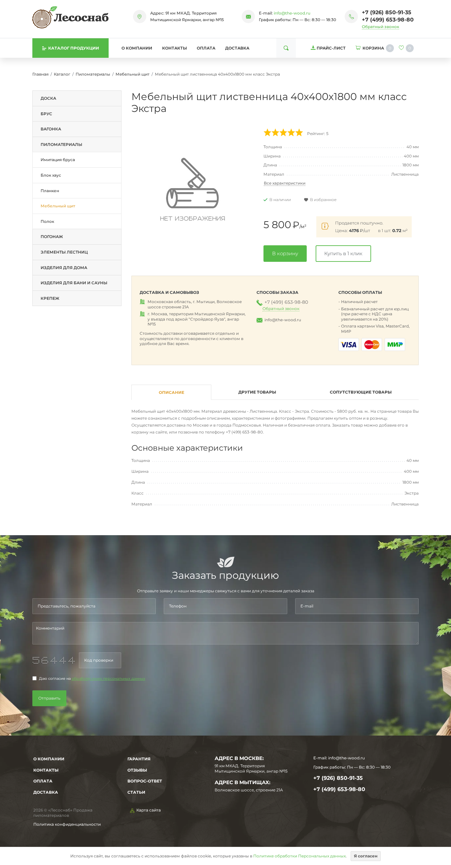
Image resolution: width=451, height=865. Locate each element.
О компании (136, 48)
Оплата (206, 48)
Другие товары (257, 392)
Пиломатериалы (93, 74)
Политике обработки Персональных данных (299, 855)
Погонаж (52, 236)
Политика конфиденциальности (67, 824)
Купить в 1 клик (343, 253)
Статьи (136, 792)
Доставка (237, 48)
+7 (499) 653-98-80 (388, 20)
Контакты (174, 48)
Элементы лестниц (64, 252)
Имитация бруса (58, 159)
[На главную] (70, 17)
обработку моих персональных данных (108, 678)
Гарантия (139, 758)
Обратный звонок (380, 26)
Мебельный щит (133, 74)
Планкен (50, 190)
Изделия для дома (64, 267)
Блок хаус (51, 175)
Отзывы (137, 770)
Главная (40, 74)
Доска (48, 98)
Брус (46, 113)
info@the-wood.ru (292, 13)
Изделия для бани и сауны (74, 282)
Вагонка (51, 128)
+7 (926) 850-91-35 (386, 12)
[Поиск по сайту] (286, 48)
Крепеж (50, 298)
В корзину (285, 253)
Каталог (62, 74)
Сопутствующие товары (361, 392)
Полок (47, 221)
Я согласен (365, 855)
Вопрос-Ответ (144, 780)
